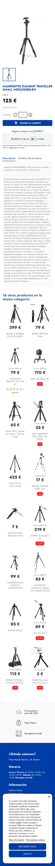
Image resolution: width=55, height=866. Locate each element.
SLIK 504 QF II (40, 633)
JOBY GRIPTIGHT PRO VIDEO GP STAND (40, 436)
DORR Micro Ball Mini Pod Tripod (40, 681)
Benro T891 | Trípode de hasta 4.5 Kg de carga (15, 434)
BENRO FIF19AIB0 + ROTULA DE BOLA (15, 681)
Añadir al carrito (27, 123)
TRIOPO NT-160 (15, 630)
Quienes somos (15, 793)
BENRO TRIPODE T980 (40, 335)
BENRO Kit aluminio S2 (40, 537)
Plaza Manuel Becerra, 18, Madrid (24, 759)
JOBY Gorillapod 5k (40, 378)
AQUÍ (18, 822)
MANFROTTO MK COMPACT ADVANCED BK (15, 585)
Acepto (27, 853)
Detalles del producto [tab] (30, 158)
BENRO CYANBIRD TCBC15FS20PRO (15, 335)
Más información (16, 840)
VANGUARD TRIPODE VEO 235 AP (15, 381)
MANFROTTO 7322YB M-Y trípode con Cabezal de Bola (40, 588)
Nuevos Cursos (15, 790)
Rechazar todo (27, 846)
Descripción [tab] (9, 158)
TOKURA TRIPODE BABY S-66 (40, 487)
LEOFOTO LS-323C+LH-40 (15, 485)
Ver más (22, 148)
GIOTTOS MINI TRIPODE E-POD (15, 534)
